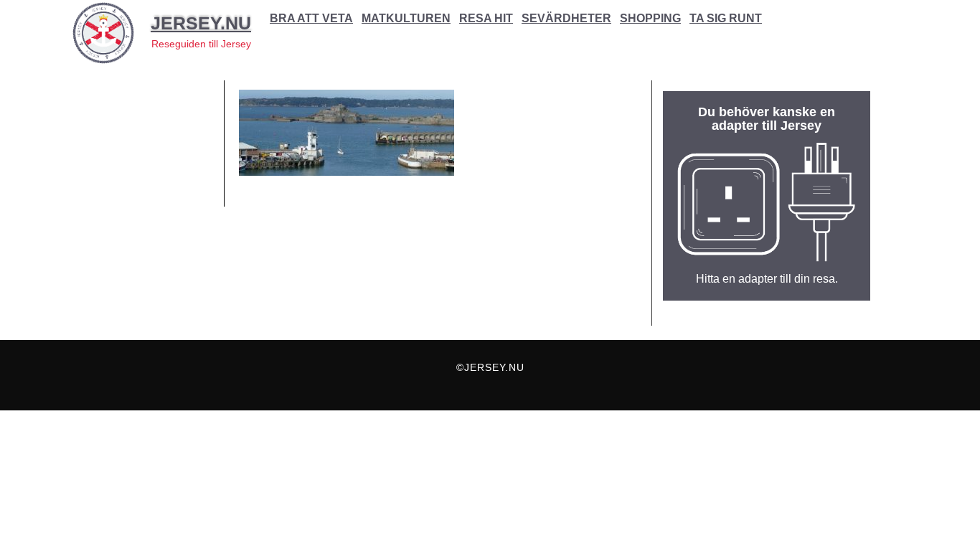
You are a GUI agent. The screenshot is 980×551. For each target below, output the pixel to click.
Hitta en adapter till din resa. (767, 279)
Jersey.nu (201, 23)
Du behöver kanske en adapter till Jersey (766, 118)
